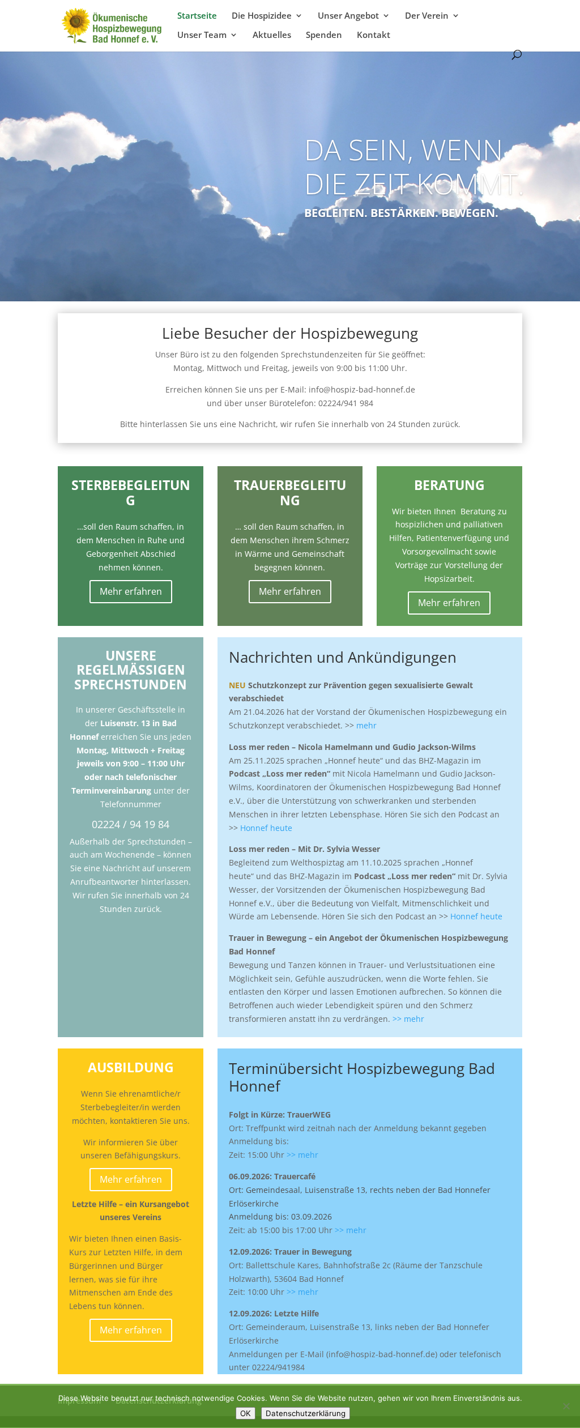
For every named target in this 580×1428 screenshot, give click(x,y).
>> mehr (408, 1018)
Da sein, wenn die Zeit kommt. (414, 166)
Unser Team (202, 35)
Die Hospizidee (262, 16)
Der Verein (427, 16)
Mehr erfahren (131, 591)
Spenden (324, 35)
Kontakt (373, 35)
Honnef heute (266, 827)
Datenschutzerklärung (306, 1413)
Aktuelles (272, 35)
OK (245, 1413)
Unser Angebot (348, 16)
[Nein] (566, 1406)
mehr (366, 725)
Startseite (197, 16)
